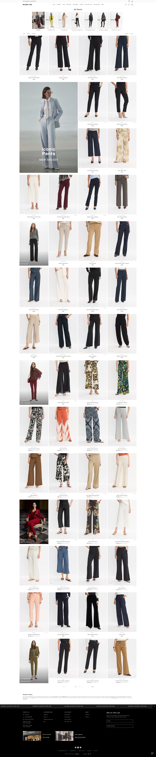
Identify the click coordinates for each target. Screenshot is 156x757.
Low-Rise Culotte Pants (92, 170)
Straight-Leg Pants (63, 77)
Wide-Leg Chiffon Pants (63, 402)
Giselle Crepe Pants (63, 263)
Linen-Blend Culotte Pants (63, 588)
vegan (33, 697)
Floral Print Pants (63, 495)
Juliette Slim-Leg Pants (92, 124)
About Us (87, 714)
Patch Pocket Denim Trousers (122, 263)
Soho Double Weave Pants (93, 309)
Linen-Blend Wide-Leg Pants (92, 495)
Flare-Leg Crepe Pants (122, 309)
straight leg (63, 696)
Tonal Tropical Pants (34, 588)
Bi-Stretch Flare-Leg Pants (122, 680)
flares (56, 696)
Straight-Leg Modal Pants (34, 634)
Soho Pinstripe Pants (93, 77)
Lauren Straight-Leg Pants (63, 680)
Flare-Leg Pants (92, 356)
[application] (152, 753)
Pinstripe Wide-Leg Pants (63, 634)
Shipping (46, 714)
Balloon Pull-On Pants (122, 356)
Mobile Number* (111, 726)
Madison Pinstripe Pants (33, 77)
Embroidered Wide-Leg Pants (63, 541)
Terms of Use (81, 750)
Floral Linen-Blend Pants (92, 402)
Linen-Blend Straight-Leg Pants (63, 356)
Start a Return (68, 719)
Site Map (89, 750)
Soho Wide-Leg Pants (122, 77)
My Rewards (67, 714)
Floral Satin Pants (122, 170)
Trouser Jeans (122, 634)
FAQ (45, 721)
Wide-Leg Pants (34, 495)
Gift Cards (67, 721)
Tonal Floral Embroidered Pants (122, 541)
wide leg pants (114, 697)
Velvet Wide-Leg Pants (93, 634)
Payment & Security (48, 719)
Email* (109, 721)
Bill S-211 (96, 750)
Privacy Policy (73, 750)
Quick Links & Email (29, 719)
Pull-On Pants (92, 263)
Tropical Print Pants (122, 402)
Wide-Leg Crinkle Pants (122, 495)
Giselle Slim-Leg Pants (122, 124)
